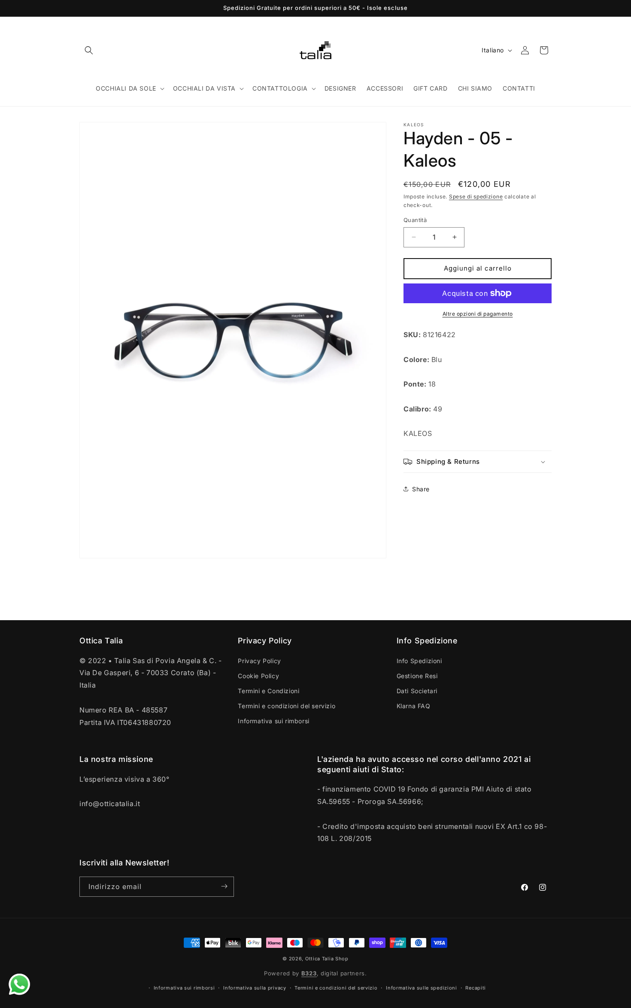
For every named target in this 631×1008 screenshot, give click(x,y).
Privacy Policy (259, 660)
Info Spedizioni (419, 660)
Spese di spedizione (476, 196)
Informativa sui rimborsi (273, 721)
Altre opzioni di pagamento (478, 314)
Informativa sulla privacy (254, 988)
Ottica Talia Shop (327, 959)
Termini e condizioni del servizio (286, 706)
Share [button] (421, 489)
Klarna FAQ (414, 706)
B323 (309, 973)
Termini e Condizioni (268, 690)
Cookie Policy (258, 675)
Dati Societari (417, 690)
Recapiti (475, 988)
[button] (88, 50)
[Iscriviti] (224, 886)
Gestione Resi (417, 675)
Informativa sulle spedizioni (421, 988)
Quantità (415, 219)
